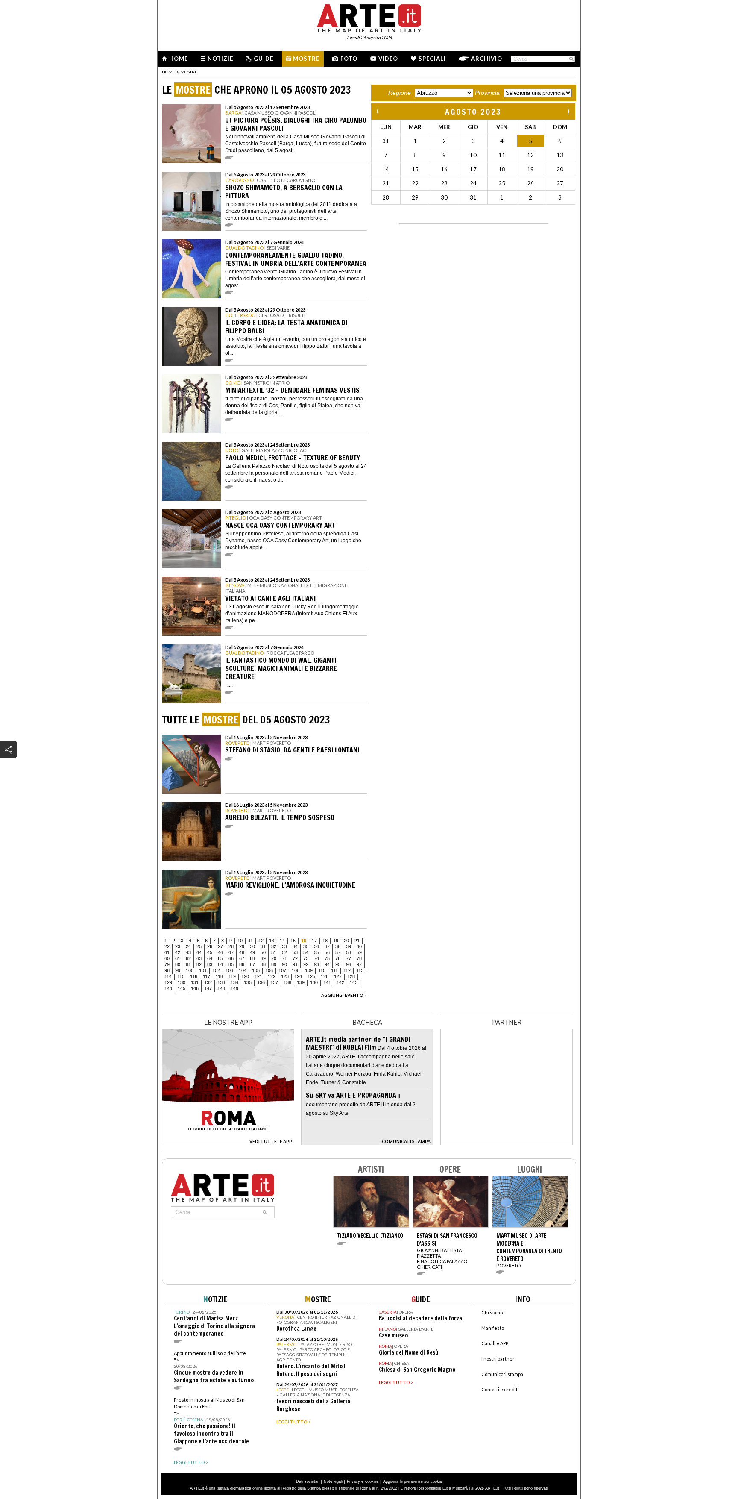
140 (314, 982)
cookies (372, 1481)
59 (359, 952)
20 (346, 940)
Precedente (378, 111)
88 (263, 964)
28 (231, 946)
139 (301, 982)
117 (206, 976)
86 (241, 964)
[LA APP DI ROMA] (228, 1143)
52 (284, 952)
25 (199, 946)
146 (195, 988)
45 (209, 952)
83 (209, 964)
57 (337, 952)
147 (208, 988)
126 (324, 976)
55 (316, 952)
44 (199, 952)
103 (229, 970)
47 (231, 952)
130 (181, 982)
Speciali (432, 58)
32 (273, 946)
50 (263, 952)
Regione (399, 92)
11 (250, 940)
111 (334, 970)
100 (189, 970)
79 (167, 964)
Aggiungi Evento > (344, 995)
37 (327, 946)
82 (199, 964)
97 (359, 964)
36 (316, 946)
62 (188, 958)
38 (337, 946)
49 (252, 952)
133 (221, 982)
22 (167, 946)
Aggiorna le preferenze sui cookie (412, 1481)
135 (248, 982)
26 (209, 946)
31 (263, 946)
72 (295, 958)
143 (353, 982)
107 (282, 970)
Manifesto (492, 1328)
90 (284, 964)
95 (337, 964)
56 (327, 952)
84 (220, 964)
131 (195, 982)
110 (321, 970)
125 (311, 976)
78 (359, 958)
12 (261, 940)
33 (284, 946)
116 (193, 976)
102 (216, 970)
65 (220, 958)
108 (295, 970)
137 (274, 982)
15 (293, 940)
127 (338, 976)
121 (258, 976)
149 (234, 988)
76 (337, 958)
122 (271, 976)
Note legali (333, 1481)
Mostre (306, 58)
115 (180, 976)
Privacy (353, 1481)
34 (295, 946)
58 (348, 952)
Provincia (487, 92)
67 (241, 958)
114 (168, 976)
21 (357, 940)
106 (269, 970)
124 (298, 976)
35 (305, 946)
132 (208, 982)
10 (240, 940)
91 (295, 964)
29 (241, 946)
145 (181, 988)
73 (305, 958)
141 (327, 982)
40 (359, 946)
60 (167, 958)
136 (261, 982)
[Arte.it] (369, 17)
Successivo (568, 111)
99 (177, 970)
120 (245, 976)
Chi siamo (492, 1312)
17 (314, 940)
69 (263, 958)
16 (303, 940)
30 (252, 946)
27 (220, 946)
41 (167, 952)
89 (273, 964)
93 (316, 964)
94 (327, 964)
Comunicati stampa (502, 1374)
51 (273, 952)
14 (282, 940)
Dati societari (307, 1481)
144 (168, 988)
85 (231, 964)
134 (234, 982)
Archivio (486, 58)
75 (327, 958)
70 (273, 958)
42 (177, 952)
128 (351, 976)
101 (203, 970)
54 (305, 952)
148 (221, 988)
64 (209, 958)
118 (219, 976)
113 (359, 970)
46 (220, 952)
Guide (263, 58)
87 (252, 964)
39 (348, 946)
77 (348, 958)
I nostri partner (498, 1358)
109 (309, 970)
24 (188, 946)
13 (271, 940)
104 (242, 970)
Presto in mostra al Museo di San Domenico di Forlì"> (211, 1421)
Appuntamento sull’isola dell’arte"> (214, 1367)
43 (188, 952)
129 (168, 982)
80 (177, 964)
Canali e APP (494, 1343)
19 (335, 940)
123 (285, 976)
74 (316, 958)
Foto (348, 58)
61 (177, 958)
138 (287, 982)
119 (232, 976)
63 (199, 958)
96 (348, 964)
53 (295, 952)
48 (241, 952)
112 (347, 970)
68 (252, 958)
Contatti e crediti (500, 1389)
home (168, 71)
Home (178, 58)
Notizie (220, 58)
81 (188, 964)
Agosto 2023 (473, 111)
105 (256, 970)
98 (167, 970)
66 (231, 958)
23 (177, 946)
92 (305, 964)
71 (284, 958)
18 (325, 940)
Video (388, 58)
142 (340, 982)
